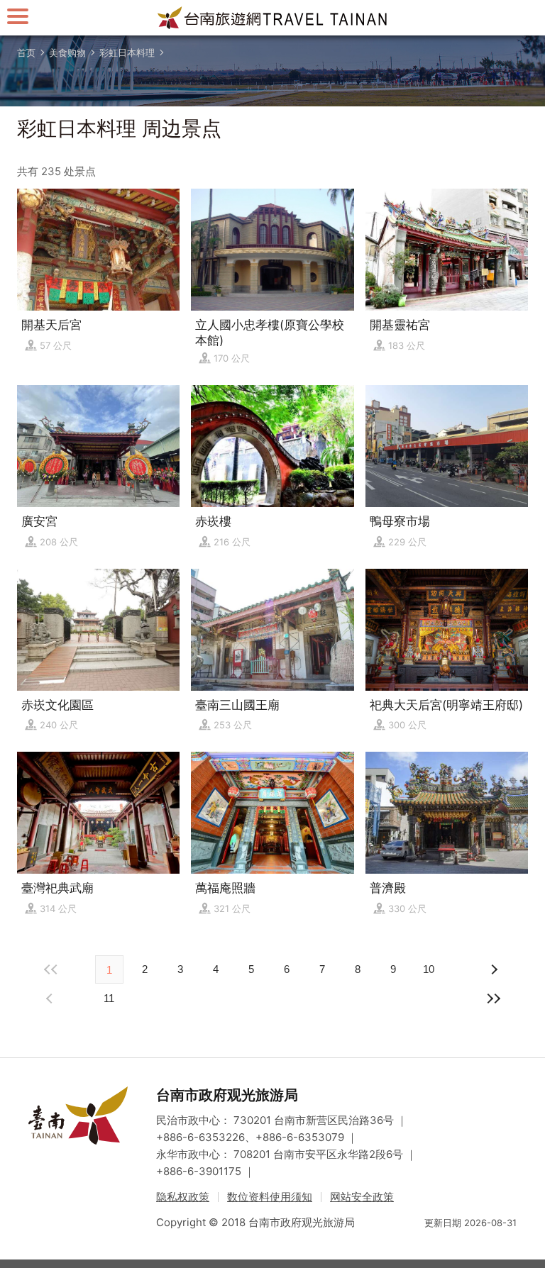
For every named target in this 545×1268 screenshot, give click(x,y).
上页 (494, 969)
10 (428, 969)
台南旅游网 (272, 17)
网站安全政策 (362, 1196)
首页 (26, 52)
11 (109, 998)
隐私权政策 (182, 1196)
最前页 (51, 969)
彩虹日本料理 (127, 52)
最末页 (494, 998)
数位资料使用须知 (269, 1196)
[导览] (17, 16)
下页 (51, 998)
